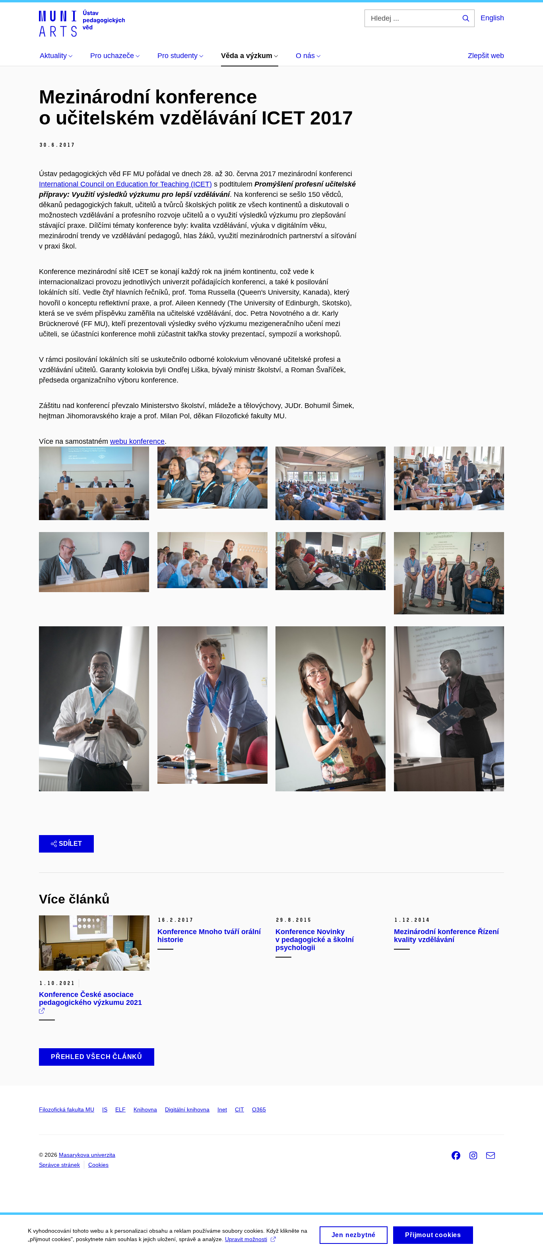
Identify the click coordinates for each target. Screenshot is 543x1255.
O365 (259, 1109)
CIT (239, 1109)
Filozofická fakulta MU (66, 1109)
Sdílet (70, 843)
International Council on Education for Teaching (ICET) (125, 184)
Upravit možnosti (246, 1239)
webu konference (137, 441)
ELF (120, 1109)
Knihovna (145, 1109)
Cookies (98, 1165)
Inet (222, 1109)
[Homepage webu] (82, 23)
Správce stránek (59, 1165)
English (492, 18)
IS (104, 1109)
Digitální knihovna (187, 1109)
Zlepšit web (486, 56)
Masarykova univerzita (87, 1155)
